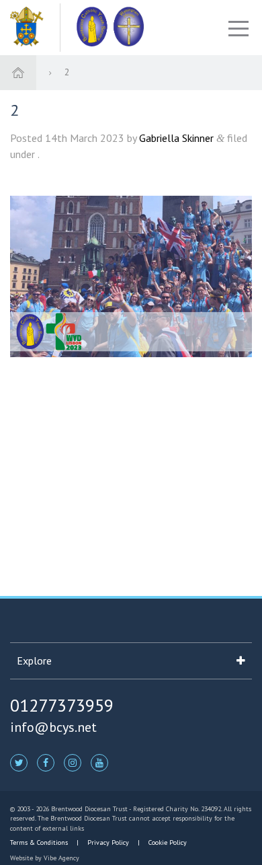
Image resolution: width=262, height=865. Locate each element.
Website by (44, 858)
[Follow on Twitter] (19, 762)
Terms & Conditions (40, 842)
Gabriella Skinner (176, 138)
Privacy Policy (108, 842)
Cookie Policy (166, 842)
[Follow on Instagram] (72, 762)
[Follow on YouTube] (99, 762)
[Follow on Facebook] (45, 762)
